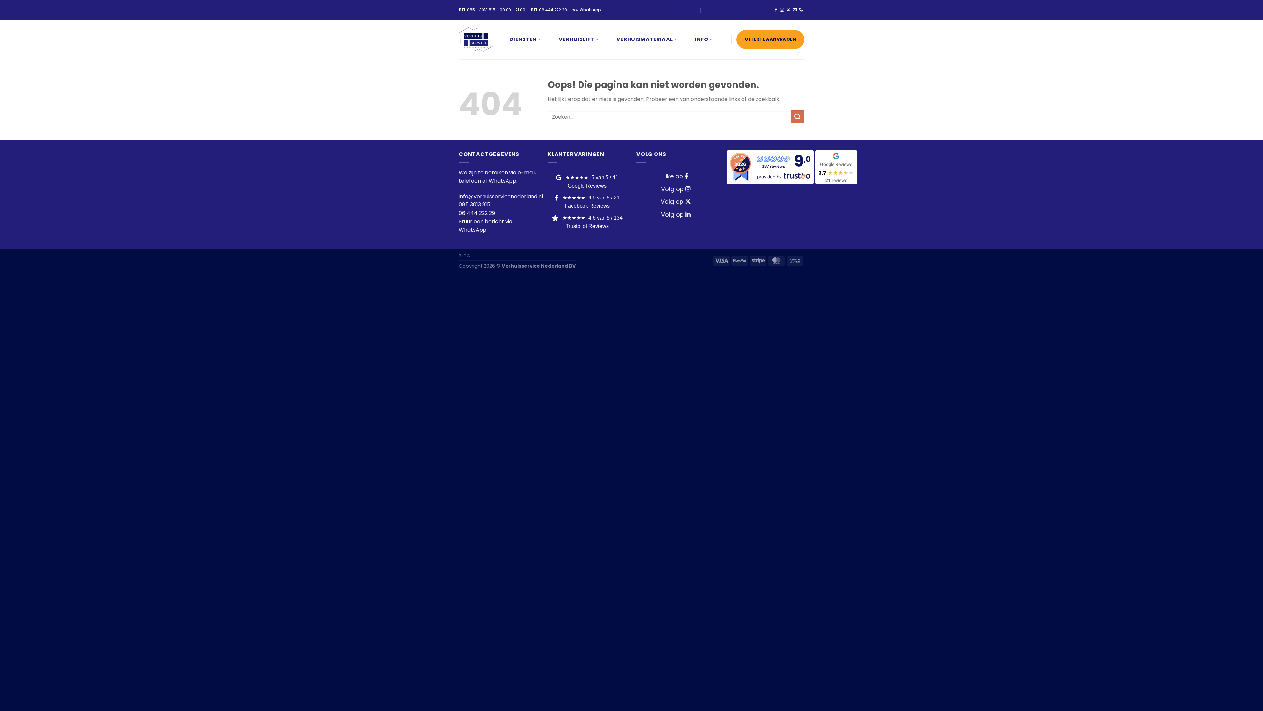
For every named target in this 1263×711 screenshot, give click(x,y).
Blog (716, 10)
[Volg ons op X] (788, 10)
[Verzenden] (797, 116)
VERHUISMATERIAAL (644, 39)
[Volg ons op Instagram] (782, 10)
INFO (701, 39)
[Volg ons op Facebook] (776, 10)
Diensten (523, 39)
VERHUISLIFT (576, 39)
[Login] (688, 9)
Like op (674, 176)
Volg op (673, 189)
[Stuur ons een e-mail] (795, 10)
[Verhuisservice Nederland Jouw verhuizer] (476, 39)
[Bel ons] (801, 10)
